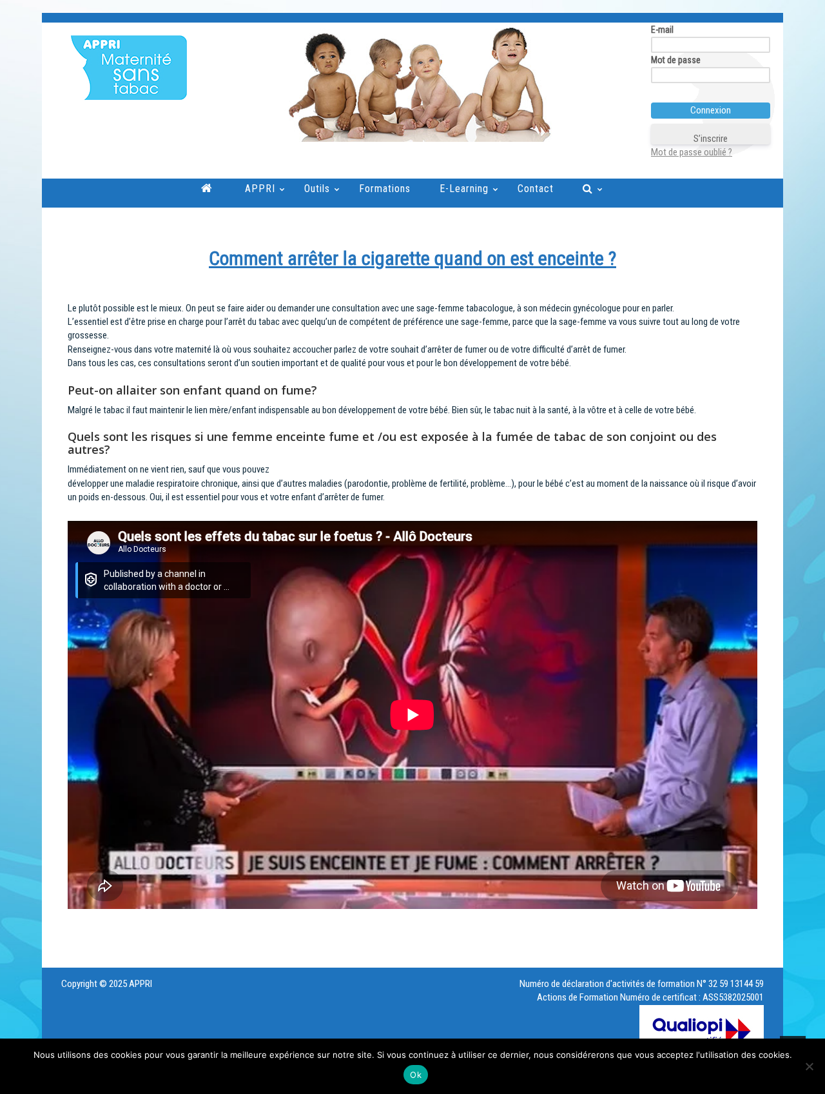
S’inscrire (711, 138)
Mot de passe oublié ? (691, 152)
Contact (536, 188)
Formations (385, 188)
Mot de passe (676, 60)
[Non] (808, 1066)
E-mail (662, 30)
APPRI (260, 188)
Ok (416, 1075)
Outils (317, 188)
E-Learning (464, 188)
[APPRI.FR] (329, 67)
